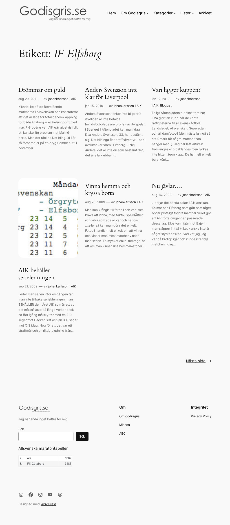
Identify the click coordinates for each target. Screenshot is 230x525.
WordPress (48, 504)
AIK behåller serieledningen (36, 274)
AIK (73, 99)
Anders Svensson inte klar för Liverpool (111, 94)
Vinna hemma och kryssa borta (107, 190)
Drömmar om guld (41, 90)
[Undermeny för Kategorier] (175, 13)
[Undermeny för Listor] (193, 13)
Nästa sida (199, 361)
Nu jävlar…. (167, 186)
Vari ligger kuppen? (176, 90)
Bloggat (166, 105)
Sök (21, 429)
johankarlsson (58, 99)
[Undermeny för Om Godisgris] (147, 13)
